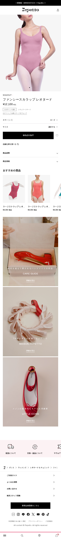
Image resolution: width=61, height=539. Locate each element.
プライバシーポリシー (35, 521)
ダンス (11, 467)
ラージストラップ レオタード (16, 207)
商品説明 (6, 153)
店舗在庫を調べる (9, 144)
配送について (11, 453)
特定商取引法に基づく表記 (17, 521)
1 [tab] (29, 90)
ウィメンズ (22, 467)
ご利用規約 (48, 521)
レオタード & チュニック (39, 467)
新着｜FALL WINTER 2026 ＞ (30, 3)
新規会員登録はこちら (30, 505)
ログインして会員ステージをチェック (15, 113)
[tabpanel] (30, 53)
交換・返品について (35, 453)
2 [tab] (31, 90)
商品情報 (6, 161)
